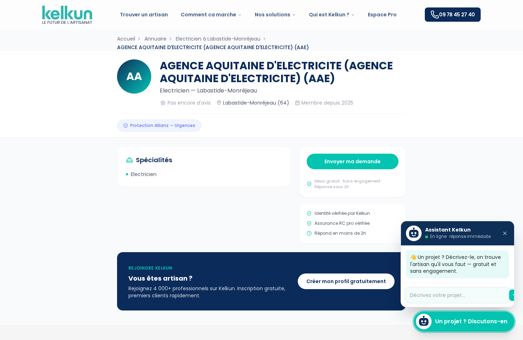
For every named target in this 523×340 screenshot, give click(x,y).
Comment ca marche (208, 14)
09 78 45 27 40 (457, 14)
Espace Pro (382, 14)
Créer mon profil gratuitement (346, 281)
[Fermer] (505, 233)
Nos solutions (272, 14)
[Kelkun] (67, 15)
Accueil (126, 38)
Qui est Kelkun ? (329, 14)
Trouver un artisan (144, 14)
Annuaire (155, 38)
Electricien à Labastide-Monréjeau (218, 38)
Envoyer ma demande (352, 161)
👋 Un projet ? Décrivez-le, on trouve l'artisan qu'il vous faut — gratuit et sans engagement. (455, 264)
